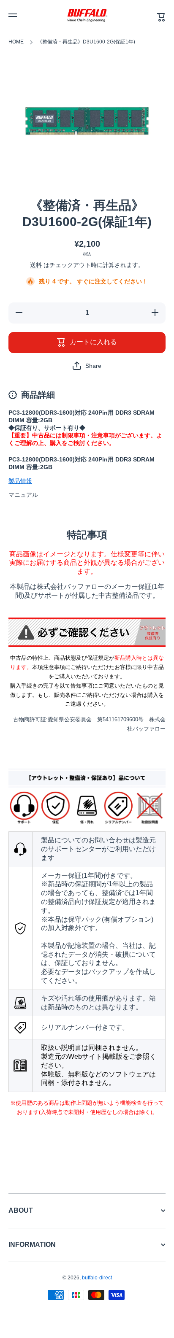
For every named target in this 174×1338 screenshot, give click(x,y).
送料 (36, 265)
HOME (16, 42)
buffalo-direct (97, 1278)
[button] (87, 365)
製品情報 (20, 480)
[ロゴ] (87, 15)
